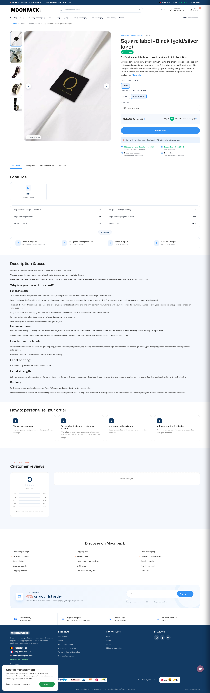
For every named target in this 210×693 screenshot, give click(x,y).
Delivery (61, 640)
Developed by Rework (192, 689)
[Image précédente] (28, 86)
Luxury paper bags (21, 551)
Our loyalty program (66, 656)
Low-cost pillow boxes (151, 556)
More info (28, 679)
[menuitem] (14, 18)
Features (16, 165)
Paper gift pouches (21, 556)
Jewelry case (82, 556)
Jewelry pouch (147, 561)
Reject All (26, 684)
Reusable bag (19, 561)
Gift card (145, 570)
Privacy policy (97, 689)
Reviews (62, 165)
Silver (125, 96)
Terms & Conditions (82, 689)
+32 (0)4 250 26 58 (22, 648)
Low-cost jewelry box (86, 570)
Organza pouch (19, 566)
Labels (108, 644)
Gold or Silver (138, 96)
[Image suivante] (106, 86)
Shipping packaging (114, 648)
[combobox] (100, 10)
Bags (108, 636)
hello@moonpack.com (23, 655)
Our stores (14, 664)
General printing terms (67, 648)
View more (105, 232)
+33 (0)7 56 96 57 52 (22, 652)
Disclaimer (131, 689)
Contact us (62, 636)
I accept (47, 684)
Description (30, 165)
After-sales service (65, 644)
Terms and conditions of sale (69, 652)
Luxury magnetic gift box (88, 561)
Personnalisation (47, 165)
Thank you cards (148, 566)
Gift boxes (81, 566)
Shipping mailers (20, 570)
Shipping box (82, 551)
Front (125, 86)
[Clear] (139, 9)
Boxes (108, 640)
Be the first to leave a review (132, 35)
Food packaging (148, 551)
